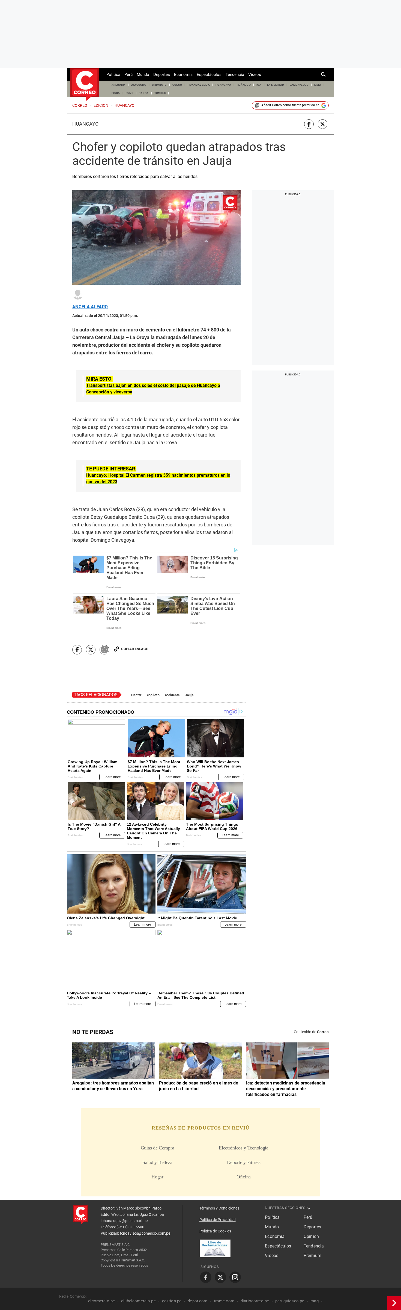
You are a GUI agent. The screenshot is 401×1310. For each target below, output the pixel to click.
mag (314, 1301)
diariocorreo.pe (255, 1301)
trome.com (224, 1301)
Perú (128, 74)
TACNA (144, 92)
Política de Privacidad (217, 1219)
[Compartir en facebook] (309, 124)
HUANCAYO (223, 84)
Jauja (189, 695)
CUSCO (177, 84)
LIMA (317, 84)
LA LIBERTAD (275, 84)
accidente (172, 695)
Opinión (311, 1236)
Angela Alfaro (90, 307)
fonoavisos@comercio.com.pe (145, 1233)
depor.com (197, 1301)
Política (113, 74)
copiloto (153, 695)
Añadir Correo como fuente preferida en (290, 105)
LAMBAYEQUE (299, 84)
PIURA (116, 92)
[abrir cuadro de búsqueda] (323, 74)
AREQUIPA (118, 84)
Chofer (136, 695)
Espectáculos (209, 74)
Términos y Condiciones (219, 1208)
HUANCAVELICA (199, 84)
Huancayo (85, 124)
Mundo (143, 74)
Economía (183, 74)
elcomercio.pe (101, 1301)
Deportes (161, 74)
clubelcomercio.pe (138, 1301)
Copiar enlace (134, 649)
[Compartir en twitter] (322, 124)
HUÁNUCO (244, 84)
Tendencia (235, 74)
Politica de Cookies (215, 1231)
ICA (258, 84)
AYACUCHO (138, 84)
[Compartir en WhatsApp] (104, 649)
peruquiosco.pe (289, 1301)
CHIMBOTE (159, 84)
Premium (312, 1255)
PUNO (129, 92)
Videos (254, 74)
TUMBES (160, 92)
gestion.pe (172, 1301)
